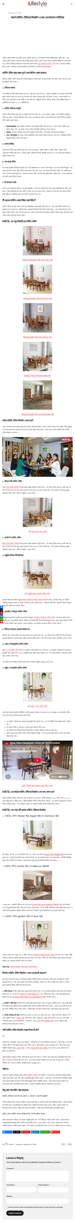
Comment (10, 1168)
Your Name (10, 1185)
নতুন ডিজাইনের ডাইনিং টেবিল (46, 63)
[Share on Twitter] (1, 610)
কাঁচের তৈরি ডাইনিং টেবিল (39, 531)
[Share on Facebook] (1, 607)
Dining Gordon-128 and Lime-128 (37, 298)
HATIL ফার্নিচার (33, 1075)
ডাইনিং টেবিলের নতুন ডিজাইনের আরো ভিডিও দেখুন (37, 785)
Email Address (44, 1185)
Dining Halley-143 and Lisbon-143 (37, 337)
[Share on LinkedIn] (1, 616)
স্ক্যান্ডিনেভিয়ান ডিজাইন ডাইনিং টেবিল (39, 593)
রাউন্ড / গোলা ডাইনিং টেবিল (39, 706)
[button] (3, 4)
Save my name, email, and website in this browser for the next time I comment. (35, 1207)
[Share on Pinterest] (1, 613)
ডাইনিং (63, 1144)
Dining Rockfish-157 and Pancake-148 (37, 414)
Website (9, 1196)
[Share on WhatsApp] (1, 618)
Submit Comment (15, 1213)
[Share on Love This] (1, 621)
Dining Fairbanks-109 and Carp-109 (37, 260)
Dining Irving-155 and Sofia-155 (37, 376)
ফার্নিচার (69, 1144)
